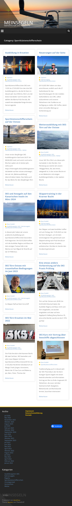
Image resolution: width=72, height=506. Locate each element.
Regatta (7, 478)
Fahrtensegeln (45, 80)
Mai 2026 (7, 418)
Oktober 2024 (9, 430)
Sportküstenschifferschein (13, 81)
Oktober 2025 (9, 422)
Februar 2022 (9, 461)
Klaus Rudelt (44, 152)
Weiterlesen (9, 110)
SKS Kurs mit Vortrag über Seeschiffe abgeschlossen (52, 336)
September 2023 (10, 440)
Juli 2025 (7, 426)
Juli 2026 (7, 416)
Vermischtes (8, 484)
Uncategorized (9, 482)
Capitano (9, 77)
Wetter (24, 150)
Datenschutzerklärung (33, 413)
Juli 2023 (7, 442)
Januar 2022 (8, 463)
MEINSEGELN (18, 22)
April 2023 (8, 449)
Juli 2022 (7, 455)
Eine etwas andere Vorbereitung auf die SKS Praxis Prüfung (51, 265)
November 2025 (10, 420)
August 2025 (8, 424)
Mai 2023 (7, 447)
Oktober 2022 (9, 451)
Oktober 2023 (9, 438)
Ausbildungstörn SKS (13, 80)
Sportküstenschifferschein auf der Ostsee (18, 120)
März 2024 (8, 436)
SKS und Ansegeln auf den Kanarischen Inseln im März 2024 (18, 196)
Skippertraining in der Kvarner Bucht (50, 195)
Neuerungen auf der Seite (52, 52)
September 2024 (10, 432)
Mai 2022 (7, 457)
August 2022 (8, 453)
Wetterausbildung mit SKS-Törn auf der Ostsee (53, 126)
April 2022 (8, 459)
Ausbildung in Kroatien (17, 52)
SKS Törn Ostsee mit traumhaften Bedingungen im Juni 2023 (18, 268)
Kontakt (28, 415)
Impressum (29, 411)
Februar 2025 (9, 428)
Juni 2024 (7, 434)
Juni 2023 (7, 444)
